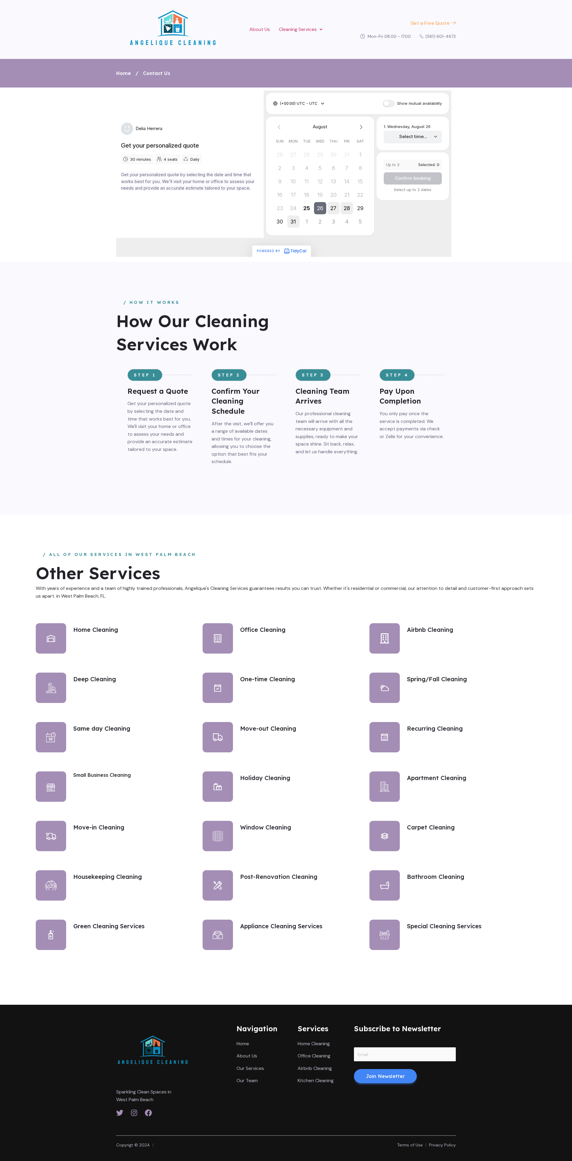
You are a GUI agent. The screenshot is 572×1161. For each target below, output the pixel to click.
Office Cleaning (262, 629)
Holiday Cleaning (265, 778)
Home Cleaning (95, 629)
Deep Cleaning (94, 679)
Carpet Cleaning (431, 827)
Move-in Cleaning (98, 827)
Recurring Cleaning (435, 728)
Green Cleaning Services (108, 926)
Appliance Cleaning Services (281, 926)
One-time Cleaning (267, 679)
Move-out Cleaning (268, 728)
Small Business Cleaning (102, 775)
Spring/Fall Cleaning (437, 679)
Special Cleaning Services (444, 926)
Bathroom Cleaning (435, 876)
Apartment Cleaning (436, 778)
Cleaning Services (298, 29)
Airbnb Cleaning (430, 629)
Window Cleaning (265, 827)
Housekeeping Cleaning (107, 876)
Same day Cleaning (101, 728)
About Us (259, 29)
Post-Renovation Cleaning (278, 876)
